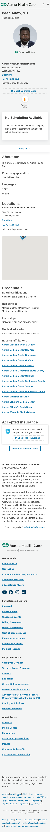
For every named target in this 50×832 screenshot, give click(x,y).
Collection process (12, 643)
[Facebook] (11, 592)
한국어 (5, 801)
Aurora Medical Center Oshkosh (18, 376)
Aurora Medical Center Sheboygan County (23, 381)
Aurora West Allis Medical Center (18, 64)
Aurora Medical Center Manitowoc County (23, 371)
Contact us (8, 569)
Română (28, 801)
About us (7, 722)
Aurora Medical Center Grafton (17, 360)
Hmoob (31, 797)
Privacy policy (8, 820)
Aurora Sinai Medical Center (16, 397)
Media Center (9, 728)
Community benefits (13, 749)
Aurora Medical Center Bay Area (18, 350)
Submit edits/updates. (34, 527)
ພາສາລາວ (12, 801)
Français (38, 794)
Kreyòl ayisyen (16, 797)
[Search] (42, 3)
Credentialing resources (15, 684)
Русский (37, 801)
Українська (24, 804)
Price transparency (12, 627)
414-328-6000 (12, 79)
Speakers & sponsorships (16, 754)
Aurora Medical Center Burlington (19, 355)
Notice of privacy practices (26, 820)
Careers (6, 673)
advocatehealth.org (13, 585)
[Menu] (47, 3)
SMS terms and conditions (28, 826)
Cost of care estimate (14, 633)
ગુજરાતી (5, 797)
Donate (6, 744)
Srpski (5, 804)
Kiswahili (13, 804)
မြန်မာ (19, 794)
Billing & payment (12, 622)
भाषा (25, 797)
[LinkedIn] (24, 592)
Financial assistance (13, 638)
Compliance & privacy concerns (19, 574)
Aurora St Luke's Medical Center (18, 402)
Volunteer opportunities (15, 738)
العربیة (12, 794)
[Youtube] (4, 592)
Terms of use (10, 826)
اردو (31, 804)
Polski (20, 801)
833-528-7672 (9, 563)
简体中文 (25, 794)
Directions (7, 75)
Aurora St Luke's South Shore (17, 407)
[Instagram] (17, 592)
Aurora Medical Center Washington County (23, 391)
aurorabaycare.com (13, 579)
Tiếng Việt (39, 804)
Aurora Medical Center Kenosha (18, 365)
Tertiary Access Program (16, 668)
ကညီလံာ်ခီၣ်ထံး (41, 797)
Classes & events (11, 617)
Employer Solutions (13, 703)
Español (5, 794)
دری (32, 794)
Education (7, 679)
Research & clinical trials (16, 689)
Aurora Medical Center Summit (17, 386)
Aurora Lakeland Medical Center (18, 345)
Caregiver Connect (12, 663)
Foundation (8, 733)
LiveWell (7, 606)
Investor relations (12, 708)
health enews (9, 611)
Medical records (11, 649)
